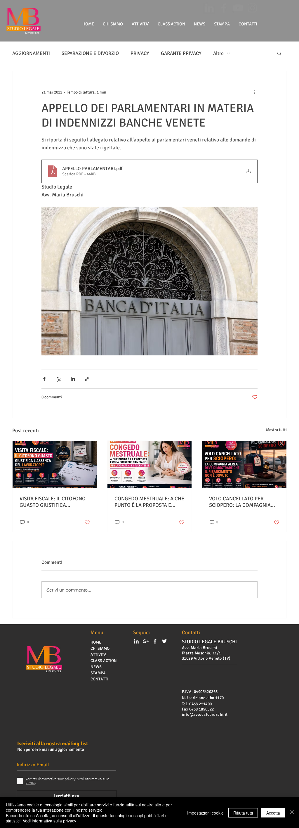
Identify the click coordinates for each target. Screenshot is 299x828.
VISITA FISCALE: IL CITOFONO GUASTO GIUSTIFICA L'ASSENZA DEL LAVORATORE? (54, 501)
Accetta (273, 813)
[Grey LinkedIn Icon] (209, 8)
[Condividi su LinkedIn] (73, 379)
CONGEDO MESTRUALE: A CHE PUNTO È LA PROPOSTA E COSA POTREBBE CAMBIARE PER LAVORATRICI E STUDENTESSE (149, 501)
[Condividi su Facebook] (44, 379)
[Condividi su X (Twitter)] (58, 379)
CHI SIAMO (100, 648)
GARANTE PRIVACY (181, 53)
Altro (218, 53)
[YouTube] (238, 8)
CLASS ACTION (104, 660)
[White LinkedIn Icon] (136, 641)
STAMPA (98, 672)
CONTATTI (99, 679)
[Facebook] (224, 8)
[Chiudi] (291, 812)
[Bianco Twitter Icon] (164, 641)
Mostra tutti (276, 429)
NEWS (96, 666)
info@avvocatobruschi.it (205, 714)
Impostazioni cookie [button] (205, 813)
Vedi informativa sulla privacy (49, 821)
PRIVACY (140, 53)
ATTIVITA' (99, 654)
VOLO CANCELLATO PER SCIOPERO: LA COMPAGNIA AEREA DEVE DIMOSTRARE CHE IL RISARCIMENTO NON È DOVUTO (243, 501)
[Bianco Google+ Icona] (145, 641)
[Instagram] (252, 8)
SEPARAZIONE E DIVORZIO (90, 53)
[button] (279, 53)
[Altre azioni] (254, 92)
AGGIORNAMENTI (31, 53)
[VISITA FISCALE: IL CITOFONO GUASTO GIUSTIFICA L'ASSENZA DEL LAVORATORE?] (55, 464)
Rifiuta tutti (243, 813)
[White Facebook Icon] (155, 641)
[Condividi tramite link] (87, 379)
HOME (96, 642)
